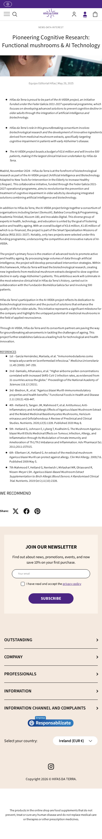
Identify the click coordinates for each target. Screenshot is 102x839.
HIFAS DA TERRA (64, 779)
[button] (95, 14)
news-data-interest (51, 27)
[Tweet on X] (15, 511)
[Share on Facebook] (26, 511)
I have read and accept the (53, 584)
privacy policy (72, 584)
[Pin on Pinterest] (37, 511)
